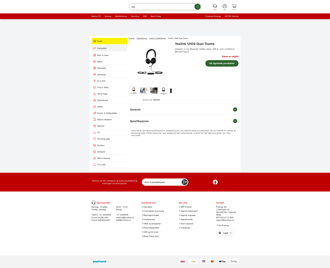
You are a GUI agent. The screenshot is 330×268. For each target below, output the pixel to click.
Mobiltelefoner (121, 16)
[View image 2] (143, 90)
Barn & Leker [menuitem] (103, 55)
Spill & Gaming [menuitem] (103, 158)
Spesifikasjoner (139, 121)
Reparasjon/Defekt (151, 215)
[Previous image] (132, 63)
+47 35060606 (122, 214)
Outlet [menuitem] (99, 41)
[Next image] (167, 63)
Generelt (135, 109)
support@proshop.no (125, 217)
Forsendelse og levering (153, 211)
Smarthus (135, 16)
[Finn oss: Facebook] (215, 182)
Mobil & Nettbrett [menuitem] (104, 119)
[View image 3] (153, 90)
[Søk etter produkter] (197, 7)
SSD (145, 16)
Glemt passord (187, 223)
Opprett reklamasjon (189, 211)
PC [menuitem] (98, 132)
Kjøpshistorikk (187, 219)
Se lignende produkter (221, 63)
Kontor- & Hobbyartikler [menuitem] (107, 113)
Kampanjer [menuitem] (102, 48)
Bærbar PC (96, 16)
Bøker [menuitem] (99, 61)
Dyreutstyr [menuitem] (101, 74)
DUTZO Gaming (231, 16)
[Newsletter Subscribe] (185, 182)
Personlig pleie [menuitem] (103, 139)
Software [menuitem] (101, 151)
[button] (150, 63)
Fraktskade (185, 227)
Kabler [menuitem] (100, 106)
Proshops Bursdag (213, 16)
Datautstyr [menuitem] (101, 68)
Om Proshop (223, 225)
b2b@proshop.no (123, 220)
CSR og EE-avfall (150, 232)
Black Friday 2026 (151, 236)
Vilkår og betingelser (152, 223)
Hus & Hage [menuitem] (102, 93)
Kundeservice (149, 219)
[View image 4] (163, 90)
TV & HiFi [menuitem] (101, 164)
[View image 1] (133, 90)
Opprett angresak (188, 215)
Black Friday (156, 16)
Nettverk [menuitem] (100, 126)
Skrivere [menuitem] (100, 145)
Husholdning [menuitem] (102, 100)
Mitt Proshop (186, 207)
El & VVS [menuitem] (101, 81)
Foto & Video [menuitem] (103, 87)
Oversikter (147, 207)
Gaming (108, 16)
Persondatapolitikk (151, 227)
